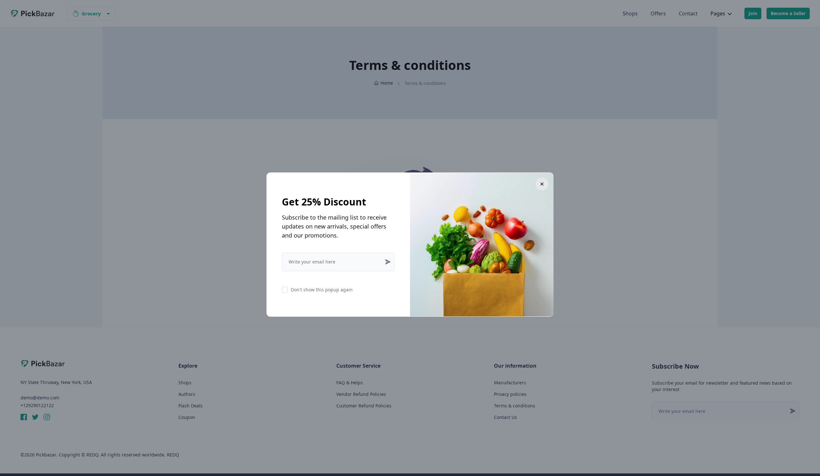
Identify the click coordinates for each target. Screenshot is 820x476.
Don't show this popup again (322, 290)
